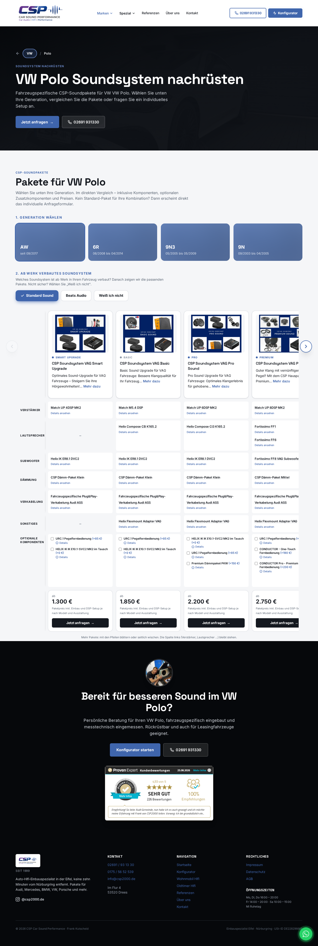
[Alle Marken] (18, 53)
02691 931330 (86, 122)
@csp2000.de (33, 899)
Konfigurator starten (135, 749)
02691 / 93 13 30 (121, 865)
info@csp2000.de (121, 879)
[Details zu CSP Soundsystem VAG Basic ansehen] (148, 334)
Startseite (184, 865)
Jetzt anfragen (37, 122)
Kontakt (192, 13)
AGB (249, 879)
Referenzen (150, 13)
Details (63, 543)
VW (30, 53)
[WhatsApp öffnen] (305, 933)
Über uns (173, 13)
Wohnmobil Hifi (188, 879)
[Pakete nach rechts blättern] (306, 346)
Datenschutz (255, 872)
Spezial (125, 13)
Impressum (254, 865)
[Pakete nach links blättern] (11, 346)
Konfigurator (288, 13)
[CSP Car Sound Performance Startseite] (41, 13)
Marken (103, 13)
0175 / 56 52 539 (121, 872)
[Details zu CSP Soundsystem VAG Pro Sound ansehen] (216, 334)
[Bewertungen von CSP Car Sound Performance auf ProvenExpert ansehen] (159, 793)
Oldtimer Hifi (186, 886)
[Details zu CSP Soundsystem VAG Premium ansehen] (284, 334)
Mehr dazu (92, 386)
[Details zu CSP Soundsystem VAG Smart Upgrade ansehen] (80, 334)
